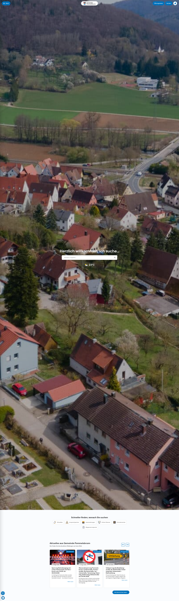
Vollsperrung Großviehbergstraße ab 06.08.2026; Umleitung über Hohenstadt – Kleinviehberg (116, 570)
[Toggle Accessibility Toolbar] (3, 593)
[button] (123, 544)
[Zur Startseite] (89, 3)
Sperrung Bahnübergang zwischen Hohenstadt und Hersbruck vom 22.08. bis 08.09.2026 (61, 570)
